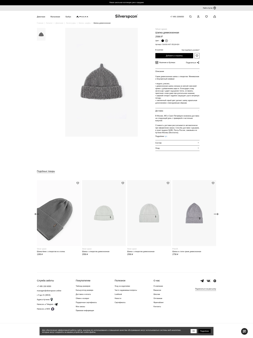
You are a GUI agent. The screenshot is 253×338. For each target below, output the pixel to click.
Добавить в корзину (174, 56)
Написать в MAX (43, 309)
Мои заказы (80, 307)
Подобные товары (46, 171)
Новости (118, 298)
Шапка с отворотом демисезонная (95, 251)
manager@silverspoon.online (49, 291)
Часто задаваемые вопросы (126, 290)
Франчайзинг (159, 302)
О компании (158, 286)
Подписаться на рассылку (205, 289)
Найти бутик (208, 8)
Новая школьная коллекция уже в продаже (126, 2)
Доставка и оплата (83, 294)
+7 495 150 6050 (44, 286)
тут (166, 136)
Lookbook (118, 294)
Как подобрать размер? (191, 50)
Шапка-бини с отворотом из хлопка (51, 251)
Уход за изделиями (122, 286)
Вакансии (157, 290)
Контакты (157, 307)
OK (193, 331)
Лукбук (68, 17)
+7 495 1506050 (177, 17)
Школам (157, 294)
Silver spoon (161, 29)
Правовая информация (85, 310)
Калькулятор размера (84, 290)
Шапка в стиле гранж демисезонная (186, 251)
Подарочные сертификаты (86, 302)
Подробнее (204, 331)
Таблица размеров (83, 286)
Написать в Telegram (45, 304)
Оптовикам (158, 298)
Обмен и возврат (82, 298)
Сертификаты (120, 302)
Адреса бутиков (43, 300)
